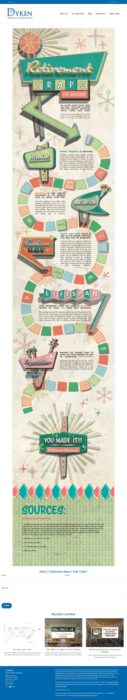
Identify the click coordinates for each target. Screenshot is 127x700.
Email (67, 575)
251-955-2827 (114, 2)
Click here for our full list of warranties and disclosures (82, 695)
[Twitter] (9, 2)
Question (4, 588)
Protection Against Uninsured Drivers (104, 650)
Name (3, 575)
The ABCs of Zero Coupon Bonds (63, 649)
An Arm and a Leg (22, 649)
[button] (64, 13)
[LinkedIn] (11, 2)
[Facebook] (6, 686)
